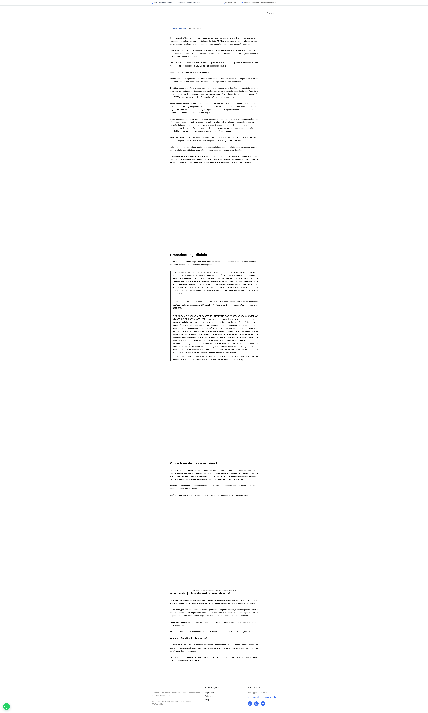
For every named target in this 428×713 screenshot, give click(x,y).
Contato (270, 13)
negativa (226, 141)
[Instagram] (250, 703)
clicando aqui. (249, 495)
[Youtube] (263, 703)
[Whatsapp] (256, 703)
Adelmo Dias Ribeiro (180, 28)
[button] (230, 2)
